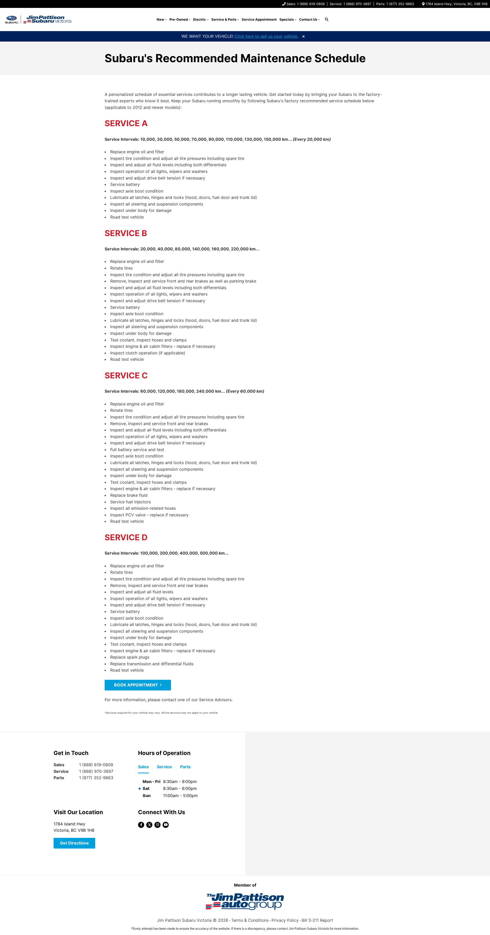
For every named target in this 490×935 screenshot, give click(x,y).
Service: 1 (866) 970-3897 (350, 4)
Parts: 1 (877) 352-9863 (395, 4)
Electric (199, 19)
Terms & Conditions (249, 920)
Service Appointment (259, 19)
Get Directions (74, 843)
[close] (303, 36)
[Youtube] (166, 825)
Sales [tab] (143, 766)
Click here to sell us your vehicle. (266, 36)
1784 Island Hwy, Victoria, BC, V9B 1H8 (456, 4)
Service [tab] (164, 766)
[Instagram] (157, 825)
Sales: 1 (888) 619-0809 (306, 4)
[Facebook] (141, 825)
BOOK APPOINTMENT (136, 684)
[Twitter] (149, 825)
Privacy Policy (285, 920)
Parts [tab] (185, 766)
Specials (286, 19)
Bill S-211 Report (317, 920)
